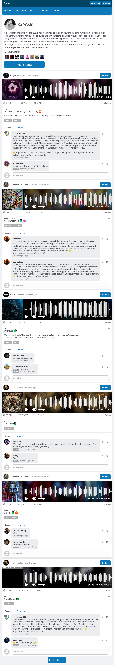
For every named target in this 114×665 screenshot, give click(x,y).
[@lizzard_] (32, 57)
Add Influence (24, 64)
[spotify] (21, 220)
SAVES (24, 103)
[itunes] (24, 220)
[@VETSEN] (22, 57)
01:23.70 (16, 547)
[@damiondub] (17, 57)
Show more (22, 127)
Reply (26, 157)
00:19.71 (16, 461)
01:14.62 (16, 371)
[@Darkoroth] (12, 57)
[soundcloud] (40, 111)
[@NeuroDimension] (42, 57)
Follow (105, 75)
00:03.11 (16, 449)
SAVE (25, 590)
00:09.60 (16, 645)
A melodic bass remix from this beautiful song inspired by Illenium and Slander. (38, 115)
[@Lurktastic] (27, 57)
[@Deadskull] (7, 57)
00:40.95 (16, 169)
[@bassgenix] (37, 57)
